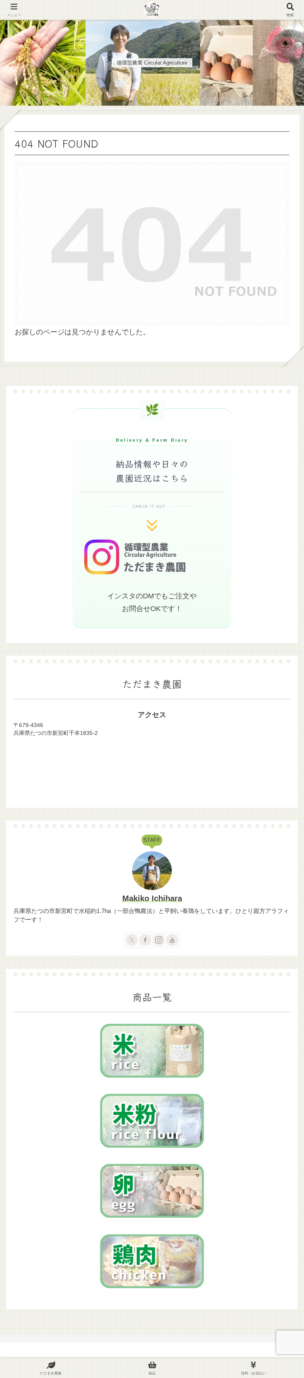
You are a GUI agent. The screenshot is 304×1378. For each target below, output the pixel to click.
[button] (279, 1162)
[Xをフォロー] (132, 940)
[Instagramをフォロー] (159, 940)
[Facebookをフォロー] (145, 940)
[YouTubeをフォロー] (172, 940)
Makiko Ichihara (152, 898)
